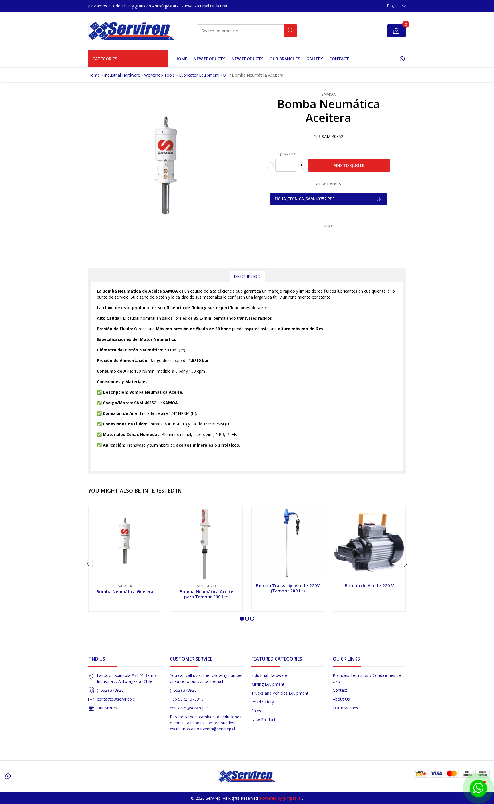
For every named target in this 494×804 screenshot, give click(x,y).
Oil (225, 75)
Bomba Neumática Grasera (124, 591)
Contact (339, 58)
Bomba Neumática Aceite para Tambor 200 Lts (206, 594)
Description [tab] (247, 276)
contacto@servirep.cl (116, 699)
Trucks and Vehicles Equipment (279, 693)
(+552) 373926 (110, 690)
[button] (396, 6)
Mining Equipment (267, 684)
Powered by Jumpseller (281, 798)
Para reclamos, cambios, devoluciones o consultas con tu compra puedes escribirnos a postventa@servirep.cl (205, 722)
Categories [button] (105, 58)
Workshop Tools (159, 75)
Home (181, 58)
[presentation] (88, 564)
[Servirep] (131, 30)
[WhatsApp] (402, 59)
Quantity (287, 153)
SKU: (317, 136)
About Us (341, 699)
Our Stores (107, 708)
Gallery (314, 58)
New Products (264, 719)
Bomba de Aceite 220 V (369, 585)
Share (328, 225)
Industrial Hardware (122, 75)
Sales (256, 710)
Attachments (328, 183)
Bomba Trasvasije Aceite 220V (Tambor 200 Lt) (288, 588)
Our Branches (285, 58)
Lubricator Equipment (199, 75)
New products (209, 58)
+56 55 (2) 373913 (187, 699)
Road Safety (262, 702)
